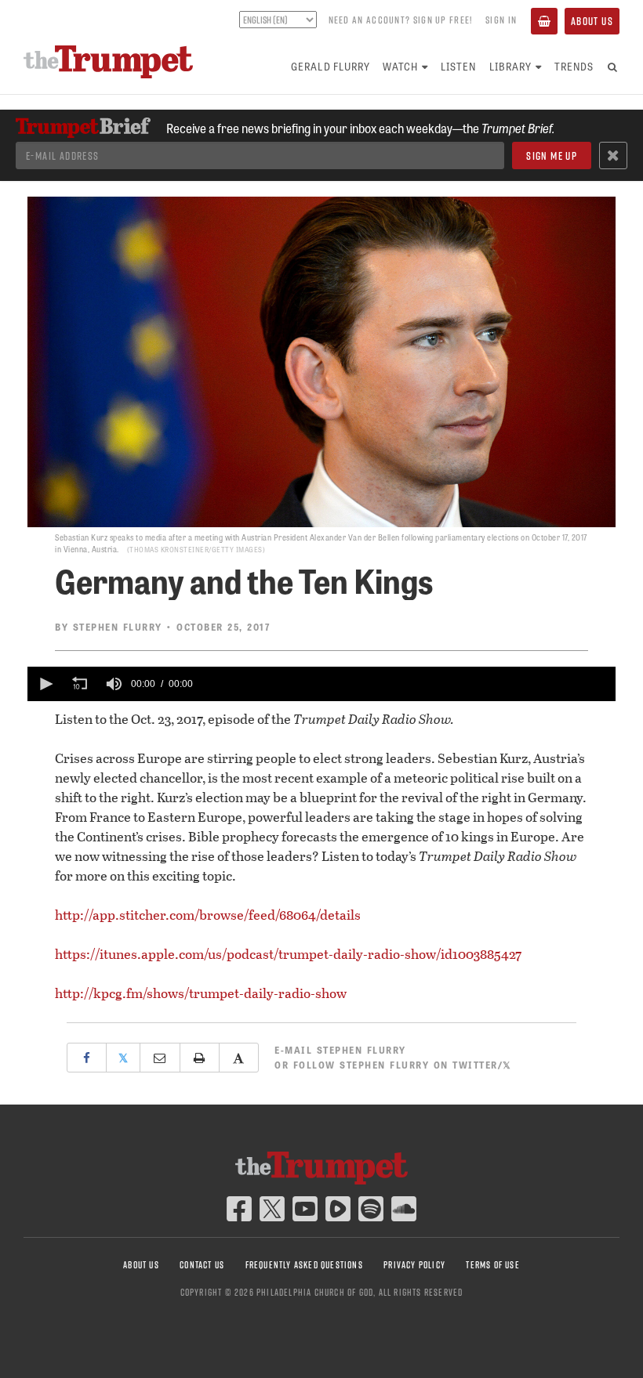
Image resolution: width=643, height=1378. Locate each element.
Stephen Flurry (117, 627)
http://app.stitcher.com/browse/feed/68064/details (208, 914)
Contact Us (202, 1264)
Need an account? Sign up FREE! (401, 20)
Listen (458, 66)
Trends (574, 66)
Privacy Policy (414, 1264)
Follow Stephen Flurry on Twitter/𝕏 (402, 1065)
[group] (113, 684)
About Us (592, 21)
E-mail (340, 1050)
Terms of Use (492, 1264)
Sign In (501, 20)
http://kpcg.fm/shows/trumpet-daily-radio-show (201, 993)
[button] (44, 684)
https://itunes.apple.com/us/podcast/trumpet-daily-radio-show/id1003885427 (288, 954)
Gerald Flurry (330, 66)
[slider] (407, 684)
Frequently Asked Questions (304, 1264)
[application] (321, 684)
